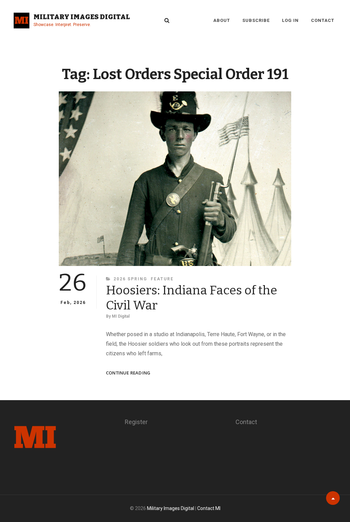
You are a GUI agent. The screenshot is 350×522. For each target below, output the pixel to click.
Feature (162, 279)
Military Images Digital (81, 17)
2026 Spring (130, 279)
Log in (290, 20)
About (221, 20)
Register (136, 421)
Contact (322, 20)
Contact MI (208, 508)
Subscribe (256, 20)
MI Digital (121, 316)
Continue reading (128, 373)
